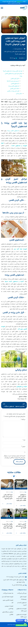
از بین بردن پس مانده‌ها (13, 81)
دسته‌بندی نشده (18, 49)
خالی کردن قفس (15, 78)
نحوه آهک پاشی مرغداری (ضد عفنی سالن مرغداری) (7, 496)
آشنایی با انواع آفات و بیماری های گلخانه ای (21, 526)
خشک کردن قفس (14, 88)
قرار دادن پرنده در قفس (13, 91)
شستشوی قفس (15, 83)
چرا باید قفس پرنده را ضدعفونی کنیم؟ (12, 71)
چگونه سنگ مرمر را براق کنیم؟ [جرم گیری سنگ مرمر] (7, 526)
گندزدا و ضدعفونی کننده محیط (14, 281)
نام (24, 440)
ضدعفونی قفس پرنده (13, 86)
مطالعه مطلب (23, 505)
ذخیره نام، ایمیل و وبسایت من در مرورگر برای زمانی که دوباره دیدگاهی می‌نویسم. (14, 457)
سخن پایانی (19, 93)
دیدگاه (23, 419)
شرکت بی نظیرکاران (22, 386)
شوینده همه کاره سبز (20, 249)
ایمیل (23, 446)
